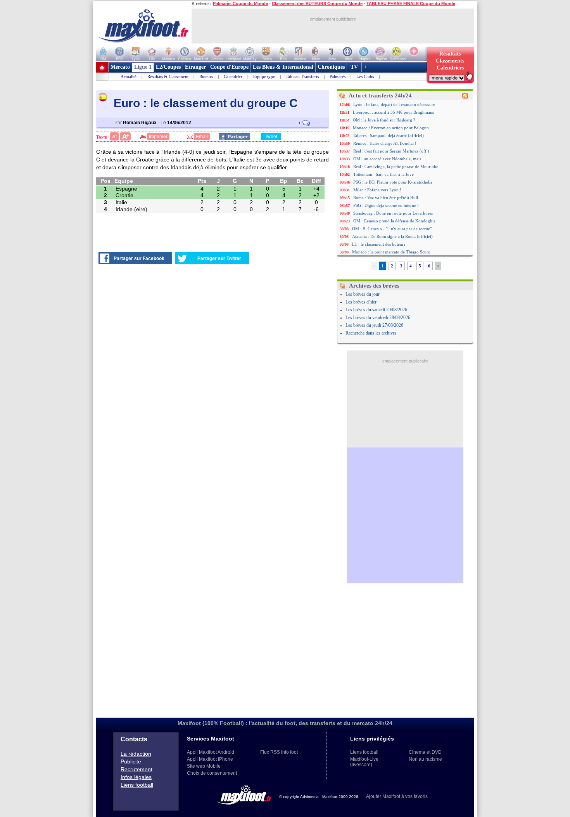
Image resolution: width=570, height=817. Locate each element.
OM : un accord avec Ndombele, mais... (389, 158)
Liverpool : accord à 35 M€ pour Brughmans (393, 112)
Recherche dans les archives (371, 333)
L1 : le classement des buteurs (378, 244)
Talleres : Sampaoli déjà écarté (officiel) (388, 135)
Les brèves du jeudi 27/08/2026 (374, 325)
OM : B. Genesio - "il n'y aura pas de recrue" (392, 228)
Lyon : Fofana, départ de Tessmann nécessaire (394, 104)
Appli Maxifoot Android (210, 752)
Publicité (131, 761)
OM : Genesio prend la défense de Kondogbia (394, 221)
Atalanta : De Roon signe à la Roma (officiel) (392, 236)
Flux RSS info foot (279, 752)
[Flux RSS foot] (465, 97)
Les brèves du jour (362, 294)
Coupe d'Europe (229, 67)
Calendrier (233, 76)
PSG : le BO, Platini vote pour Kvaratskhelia (392, 182)
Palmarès (337, 76)
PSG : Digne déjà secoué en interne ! (386, 205)
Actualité (128, 76)
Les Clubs (365, 76)
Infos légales (136, 777)
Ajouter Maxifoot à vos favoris (397, 796)
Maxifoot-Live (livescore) (364, 761)
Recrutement (136, 769)
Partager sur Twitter (219, 258)
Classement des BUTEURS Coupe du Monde (317, 3)
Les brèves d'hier (361, 302)
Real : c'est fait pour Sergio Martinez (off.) (391, 151)
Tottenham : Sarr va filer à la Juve (383, 174)
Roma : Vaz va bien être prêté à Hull (385, 197)
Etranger (195, 67)
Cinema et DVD (425, 752)
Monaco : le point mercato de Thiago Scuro (391, 252)
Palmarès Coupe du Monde (240, 3)
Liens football (137, 785)
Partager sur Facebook (139, 258)
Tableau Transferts (302, 76)
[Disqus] (213, 368)
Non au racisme (425, 759)
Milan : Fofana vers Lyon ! (377, 189)
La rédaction (136, 754)
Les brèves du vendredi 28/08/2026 (377, 317)
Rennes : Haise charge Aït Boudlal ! (384, 143)
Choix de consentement (212, 773)
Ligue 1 (143, 67)
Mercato (120, 67)
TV (354, 67)
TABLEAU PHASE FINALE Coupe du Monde (410, 3)
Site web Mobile (204, 766)
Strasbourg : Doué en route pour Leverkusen (393, 213)
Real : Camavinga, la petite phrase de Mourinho (396, 166)
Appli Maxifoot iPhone (210, 759)
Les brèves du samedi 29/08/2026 (376, 309)
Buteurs (206, 76)
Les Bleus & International (283, 67)
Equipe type (264, 76)
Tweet (271, 136)
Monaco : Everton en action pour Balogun (391, 127)
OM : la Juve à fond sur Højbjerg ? (384, 120)
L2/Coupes (168, 67)
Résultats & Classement (167, 76)
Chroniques (331, 67)
